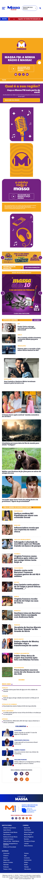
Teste (4, 80)
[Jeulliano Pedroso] (7, 762)
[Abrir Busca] (40, 8)
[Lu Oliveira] (7, 732)
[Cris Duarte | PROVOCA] (7, 742)
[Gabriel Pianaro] (7, 752)
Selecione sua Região (28, 8)
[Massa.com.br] (13, 8)
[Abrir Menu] (3, 8)
